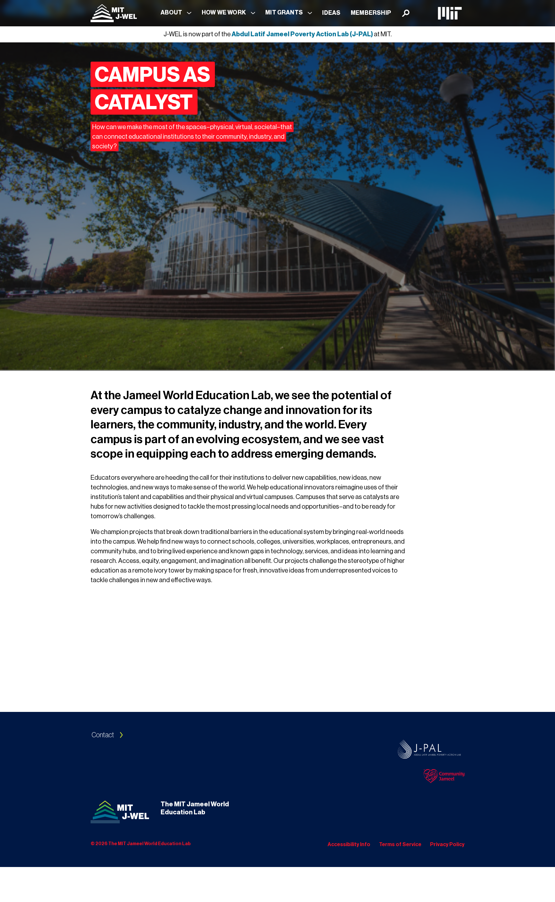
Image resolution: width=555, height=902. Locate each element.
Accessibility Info (349, 844)
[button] (176, 13)
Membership (371, 13)
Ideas (331, 13)
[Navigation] (114, 13)
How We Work (224, 12)
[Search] (406, 13)
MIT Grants (284, 12)
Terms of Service (400, 844)
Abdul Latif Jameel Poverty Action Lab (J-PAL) (302, 34)
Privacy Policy (447, 844)
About (171, 12)
